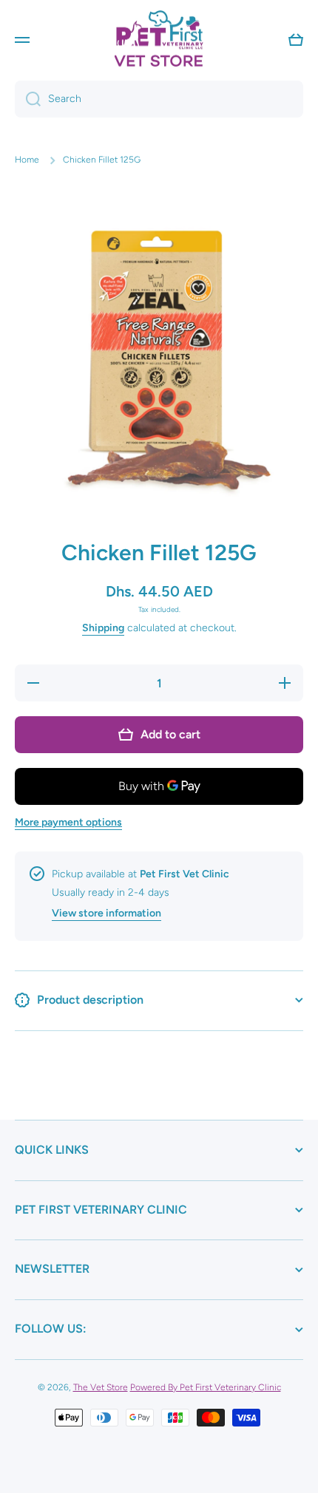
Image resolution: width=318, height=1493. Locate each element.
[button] (295, 40)
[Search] (28, 99)
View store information (106, 913)
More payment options (68, 822)
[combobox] (159, 99)
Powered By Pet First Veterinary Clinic (205, 1387)
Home (27, 159)
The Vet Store (100, 1387)
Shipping (103, 628)
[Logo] (159, 39)
